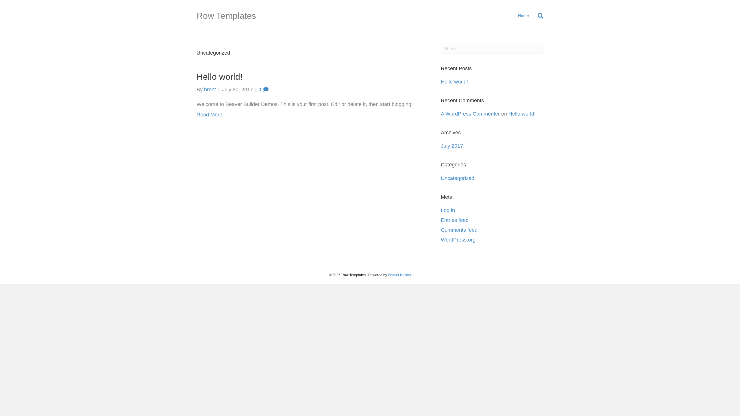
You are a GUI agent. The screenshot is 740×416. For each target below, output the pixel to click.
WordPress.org (458, 240)
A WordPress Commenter (470, 114)
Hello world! (220, 76)
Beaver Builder (399, 275)
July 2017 (452, 146)
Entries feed (455, 220)
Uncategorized (457, 178)
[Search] (538, 16)
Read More (209, 115)
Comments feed (459, 230)
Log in (448, 210)
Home (523, 15)
